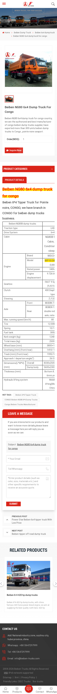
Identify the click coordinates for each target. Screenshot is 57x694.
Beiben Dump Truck (22, 33)
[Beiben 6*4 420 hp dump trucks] (28, 575)
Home (7, 33)
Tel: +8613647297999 (19, 652)
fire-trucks (38, 681)
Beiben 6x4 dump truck (45, 33)
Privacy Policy (28, 677)
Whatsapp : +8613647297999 (22, 645)
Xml (17, 677)
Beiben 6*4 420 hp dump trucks (22, 595)
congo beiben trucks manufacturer (20, 404)
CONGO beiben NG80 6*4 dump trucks (21, 400)
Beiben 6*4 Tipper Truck (26, 395)
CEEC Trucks (24, 681)
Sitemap (7, 677)
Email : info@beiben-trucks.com (24, 658)
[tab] (14, 180)
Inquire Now (15, 150)
